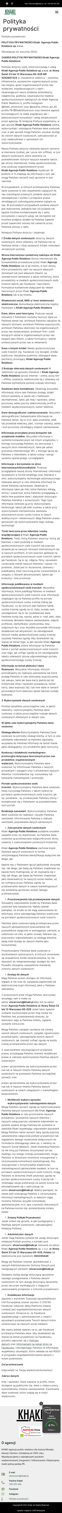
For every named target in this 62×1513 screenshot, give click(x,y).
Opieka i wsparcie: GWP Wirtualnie (31, 1510)
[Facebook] (7, 4)
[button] (56, 11)
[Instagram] (12, 4)
